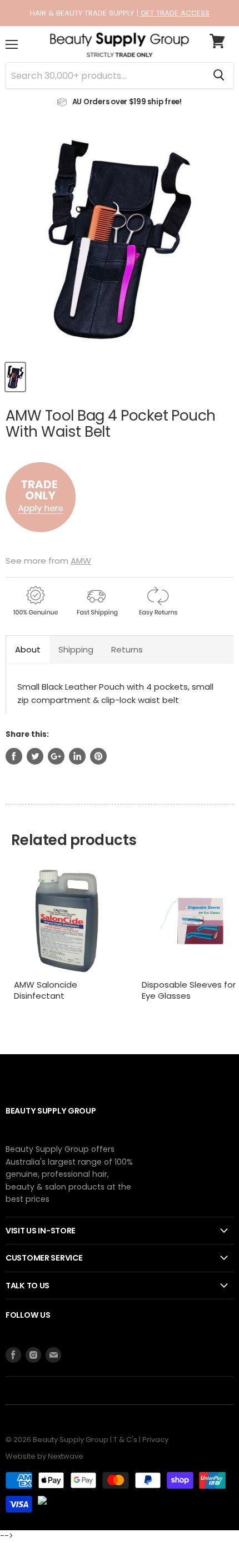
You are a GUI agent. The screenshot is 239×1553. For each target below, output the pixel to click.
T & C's (125, 1439)
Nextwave (65, 1456)
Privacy (155, 1439)
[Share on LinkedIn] (77, 756)
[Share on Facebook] (14, 756)
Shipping (75, 649)
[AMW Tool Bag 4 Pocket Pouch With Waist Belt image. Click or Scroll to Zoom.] (119, 240)
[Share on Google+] (56, 756)
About (28, 649)
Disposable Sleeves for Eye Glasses (189, 990)
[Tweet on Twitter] (35, 756)
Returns (127, 649)
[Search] (218, 75)
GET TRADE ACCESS (175, 13)
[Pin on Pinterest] (98, 756)
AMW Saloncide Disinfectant (45, 990)
